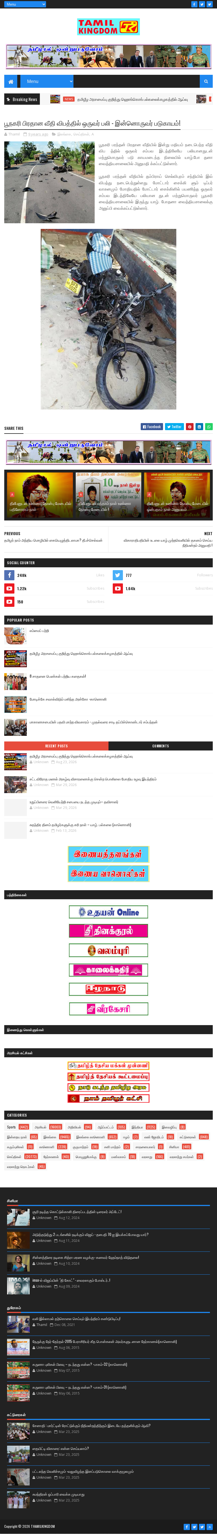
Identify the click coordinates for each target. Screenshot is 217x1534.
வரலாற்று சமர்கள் (182, 1156)
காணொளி (46, 1146)
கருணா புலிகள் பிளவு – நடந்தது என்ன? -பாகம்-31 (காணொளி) (79, 1387)
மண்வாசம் (118, 1156)
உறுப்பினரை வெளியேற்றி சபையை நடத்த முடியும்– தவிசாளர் (74, 801)
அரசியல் (40, 1126)
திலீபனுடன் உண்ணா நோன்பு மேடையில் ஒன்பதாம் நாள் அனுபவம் (177, 506)
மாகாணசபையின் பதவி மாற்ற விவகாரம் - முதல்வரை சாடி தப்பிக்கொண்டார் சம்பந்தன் (94, 722)
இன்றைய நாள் (17, 1136)
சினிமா (174, 1146)
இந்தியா (137, 1126)
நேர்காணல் (51, 1156)
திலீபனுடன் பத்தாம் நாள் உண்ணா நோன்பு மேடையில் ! (105, 506)
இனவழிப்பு (169, 1126)
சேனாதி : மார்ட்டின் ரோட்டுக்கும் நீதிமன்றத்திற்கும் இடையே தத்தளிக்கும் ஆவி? (91, 1425)
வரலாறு (147, 1156)
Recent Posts (56, 746)
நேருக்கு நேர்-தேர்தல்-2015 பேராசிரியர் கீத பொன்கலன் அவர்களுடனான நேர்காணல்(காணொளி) (104, 1341)
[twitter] (202, 4)
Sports (11, 1126)
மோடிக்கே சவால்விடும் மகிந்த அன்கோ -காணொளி (68, 699)
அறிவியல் (74, 1126)
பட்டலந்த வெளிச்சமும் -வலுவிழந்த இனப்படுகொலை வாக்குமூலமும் (83, 1471)
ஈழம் (126, 1136)
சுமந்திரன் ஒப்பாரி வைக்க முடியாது (58, 1494)
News (46, 99)
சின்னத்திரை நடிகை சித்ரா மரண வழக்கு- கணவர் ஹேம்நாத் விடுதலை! (85, 1257)
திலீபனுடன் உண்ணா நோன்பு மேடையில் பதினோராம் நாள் (40, 506)
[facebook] (194, 4)
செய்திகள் (81, 134)
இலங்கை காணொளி (90, 1136)
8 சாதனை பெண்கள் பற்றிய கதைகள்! (58, 676)
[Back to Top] (210, 1527)
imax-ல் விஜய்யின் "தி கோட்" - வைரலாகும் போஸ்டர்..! (71, 1280)
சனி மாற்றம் (112, 1146)
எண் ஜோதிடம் (154, 1136)
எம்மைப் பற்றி (39, 630)
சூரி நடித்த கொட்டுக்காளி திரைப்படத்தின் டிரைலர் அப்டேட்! (76, 1211)
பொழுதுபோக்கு (86, 1156)
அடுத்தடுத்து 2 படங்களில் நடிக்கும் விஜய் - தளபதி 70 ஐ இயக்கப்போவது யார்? (90, 1234)
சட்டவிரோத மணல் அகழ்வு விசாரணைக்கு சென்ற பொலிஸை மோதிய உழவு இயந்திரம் (93, 779)
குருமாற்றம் (80, 1146)
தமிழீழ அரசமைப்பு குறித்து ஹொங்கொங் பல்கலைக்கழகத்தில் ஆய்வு (109, 99)
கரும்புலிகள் (15, 1146)
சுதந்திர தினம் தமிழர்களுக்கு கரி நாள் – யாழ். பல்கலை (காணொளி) (80, 824)
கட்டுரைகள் (188, 1136)
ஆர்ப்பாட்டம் (106, 1126)
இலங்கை (64, 134)
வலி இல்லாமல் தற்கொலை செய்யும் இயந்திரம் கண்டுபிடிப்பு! (76, 1318)
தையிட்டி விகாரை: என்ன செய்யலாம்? (60, 1448)
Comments (160, 746)
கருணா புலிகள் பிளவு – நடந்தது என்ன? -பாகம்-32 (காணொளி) (79, 1364)
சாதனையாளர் (145, 1146)
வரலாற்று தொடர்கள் (21, 1166)
